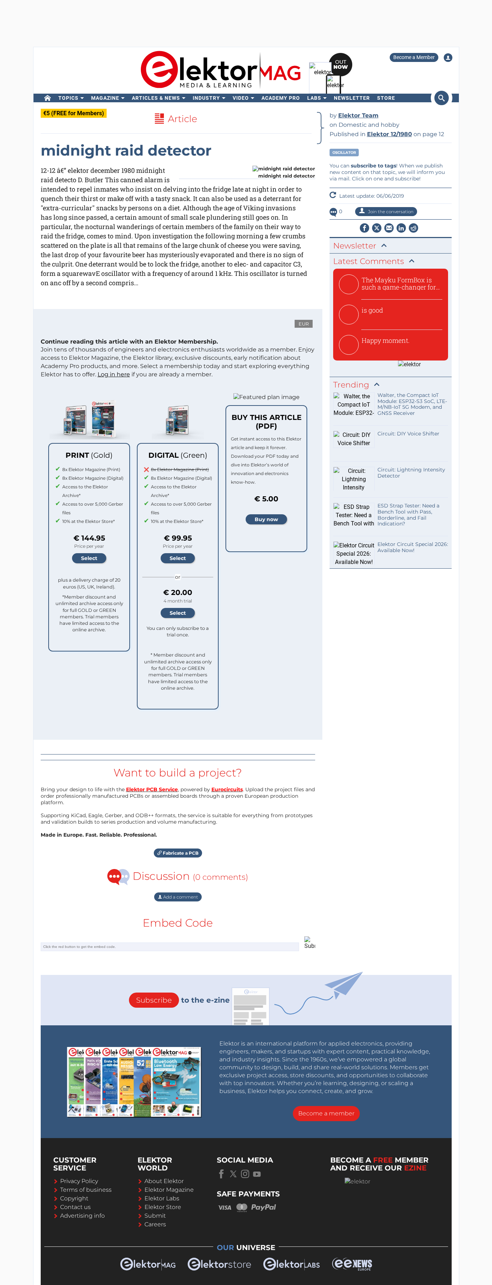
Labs (314, 98)
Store (386, 98)
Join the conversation (390, 211)
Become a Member (414, 57)
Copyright (74, 1198)
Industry (206, 98)
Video (241, 98)
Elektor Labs (161, 1198)
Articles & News (156, 98)
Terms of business (86, 1189)
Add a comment (180, 897)
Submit (155, 1215)
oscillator (344, 152)
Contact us (75, 1207)
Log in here (114, 374)
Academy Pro (280, 98)
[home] (47, 98)
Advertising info (82, 1215)
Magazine (105, 98)
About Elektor (164, 1181)
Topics (68, 98)
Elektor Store (162, 1207)
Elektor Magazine (169, 1189)
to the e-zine (183, 1000)
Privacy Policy (79, 1181)
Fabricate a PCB (180, 853)
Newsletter (352, 98)
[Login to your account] (448, 57)
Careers (155, 1224)
